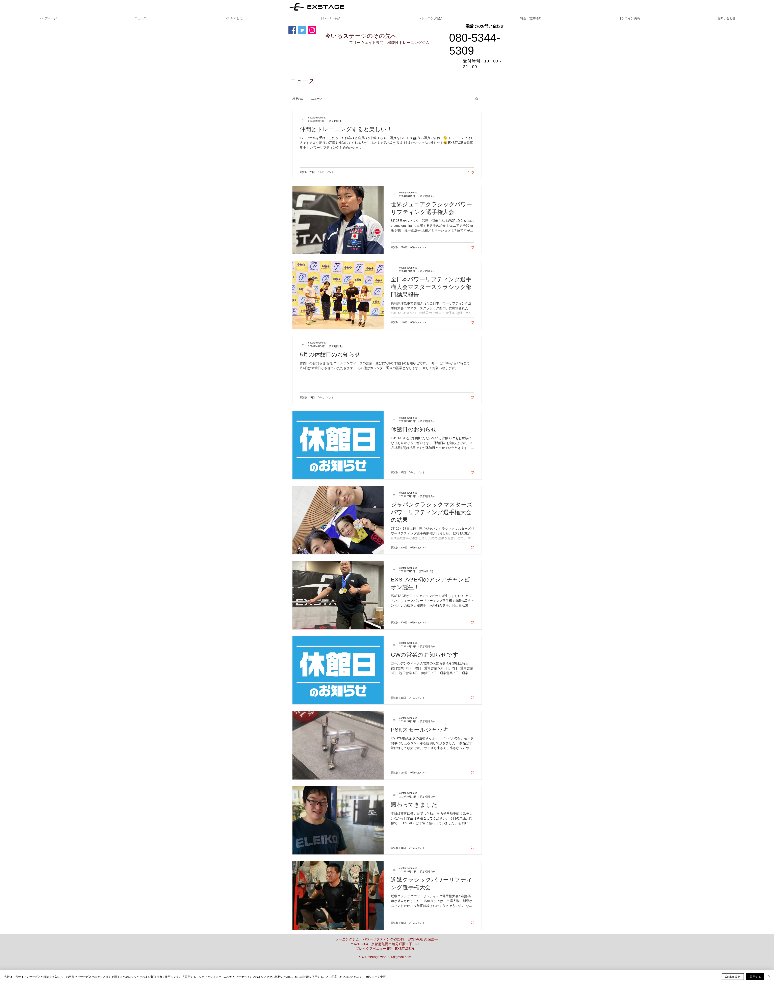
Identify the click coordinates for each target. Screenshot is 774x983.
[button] (477, 99)
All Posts (297, 98)
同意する (755, 977)
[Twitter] (302, 30)
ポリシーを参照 (376, 977)
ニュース (316, 98)
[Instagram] (312, 30)
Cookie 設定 (732, 977)
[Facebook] (292, 30)
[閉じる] (769, 976)
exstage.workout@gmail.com (389, 957)
